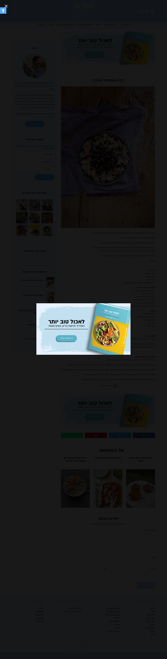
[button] (3, 10)
